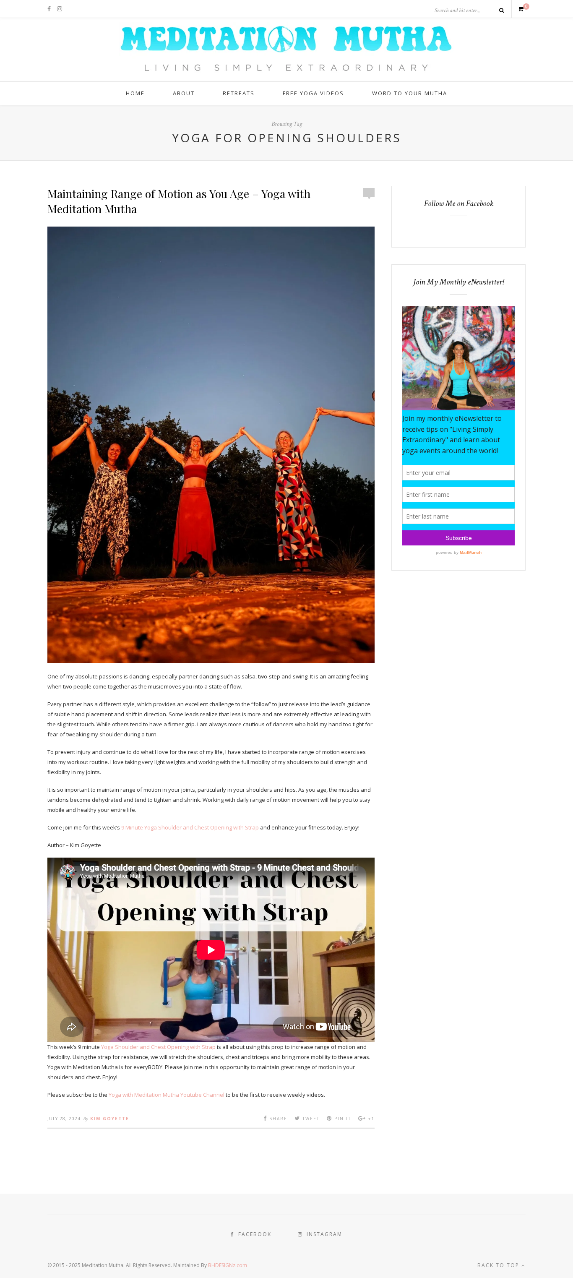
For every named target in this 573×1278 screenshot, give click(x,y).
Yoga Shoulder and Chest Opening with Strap (158, 1047)
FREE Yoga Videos (313, 93)
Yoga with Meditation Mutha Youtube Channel (166, 1094)
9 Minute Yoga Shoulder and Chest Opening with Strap (190, 827)
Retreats (239, 93)
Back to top (499, 1265)
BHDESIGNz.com (227, 1265)
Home (135, 93)
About (184, 93)
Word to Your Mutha (409, 93)
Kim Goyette (109, 1119)
